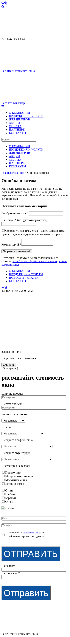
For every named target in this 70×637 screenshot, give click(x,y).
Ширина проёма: (12, 393)
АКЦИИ (14, 122)
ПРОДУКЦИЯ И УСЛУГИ (26, 116)
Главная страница (12, 172)
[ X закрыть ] (9, 368)
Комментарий (11, 244)
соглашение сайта (32, 532)
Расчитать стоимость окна (18, 70)
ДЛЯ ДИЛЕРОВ (19, 119)
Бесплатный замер (13, 103)
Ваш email (8, 220)
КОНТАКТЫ (17, 132)
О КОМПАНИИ (19, 112)
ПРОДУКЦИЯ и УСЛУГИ (26, 274)
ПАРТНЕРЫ (17, 129)
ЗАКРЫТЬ (9, 364)
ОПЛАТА (15, 126)
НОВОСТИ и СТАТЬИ (24, 277)
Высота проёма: (11, 403)
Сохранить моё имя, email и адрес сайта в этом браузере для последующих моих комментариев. (33, 232)
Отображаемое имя (14, 213)
